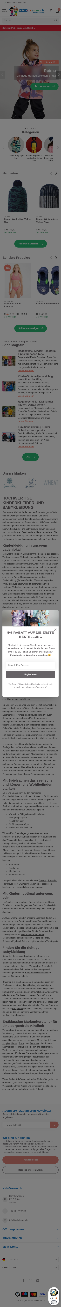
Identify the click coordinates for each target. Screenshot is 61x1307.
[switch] (54, 1302)
